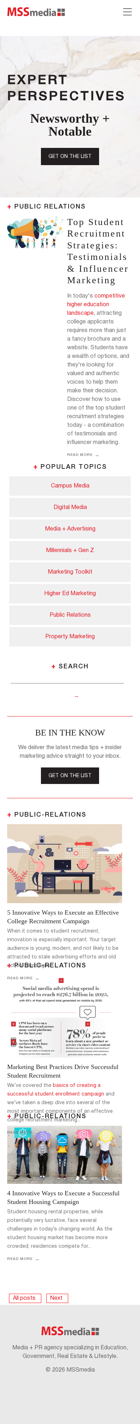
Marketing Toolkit (70, 572)
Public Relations (70, 615)
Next (56, 1298)
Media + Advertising (70, 529)
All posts (24, 1298)
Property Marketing (70, 636)
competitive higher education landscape (96, 305)
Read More (80, 455)
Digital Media (70, 507)
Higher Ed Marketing (70, 593)
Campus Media (70, 486)
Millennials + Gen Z (70, 550)
